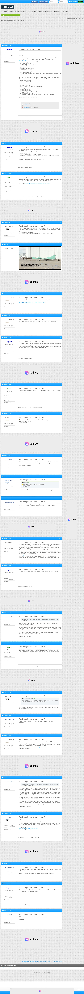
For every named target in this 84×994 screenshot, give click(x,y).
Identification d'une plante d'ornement (30, 961)
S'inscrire (34, 1)
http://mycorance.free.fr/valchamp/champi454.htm (37, 183)
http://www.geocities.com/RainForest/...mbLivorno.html (35, 555)
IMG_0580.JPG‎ (26, 104)
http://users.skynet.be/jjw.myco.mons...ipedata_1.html (32, 302)
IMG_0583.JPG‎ (26, 107)
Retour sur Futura (43, 1)
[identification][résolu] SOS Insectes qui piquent (51, 961)
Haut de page (77, 989)
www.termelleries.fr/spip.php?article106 (28, 828)
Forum (5, 11)
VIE (29, 11)
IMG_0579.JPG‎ (26, 106)
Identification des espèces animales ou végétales (42, 11)
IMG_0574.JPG (23, 60)
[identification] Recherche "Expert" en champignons (12, 968)
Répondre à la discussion (11, 15)
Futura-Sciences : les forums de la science (18, 11)
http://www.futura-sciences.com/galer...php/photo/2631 (32, 747)
